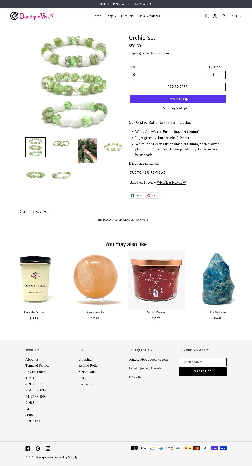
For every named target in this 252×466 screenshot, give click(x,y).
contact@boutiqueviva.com (148, 359)
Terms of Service (37, 365)
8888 (29, 415)
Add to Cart (34, 317)
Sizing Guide (88, 372)
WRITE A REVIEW (171, 182)
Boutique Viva (44, 457)
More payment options (177, 108)
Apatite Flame (218, 312)
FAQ (82, 378)
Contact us (86, 384)
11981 (29, 378)
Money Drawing (156, 312)
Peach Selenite (95, 312)
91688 (30, 403)
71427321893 (35, 390)
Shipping (135, 53)
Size (133, 67)
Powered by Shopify (65, 457)
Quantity (215, 67)
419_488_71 (34, 384)
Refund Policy (89, 365)
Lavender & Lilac (34, 312)
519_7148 (32, 421)
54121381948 (35, 396)
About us (32, 359)
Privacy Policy (35, 372)
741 (28, 409)
